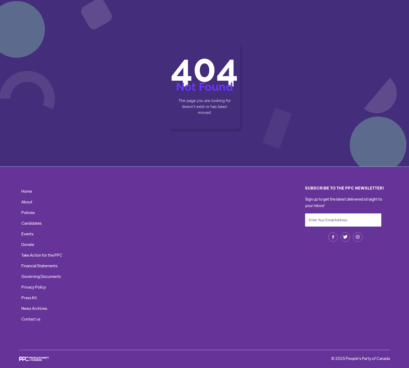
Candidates (31, 223)
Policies (28, 212)
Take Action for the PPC (41, 255)
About (26, 201)
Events (27, 233)
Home (26, 191)
